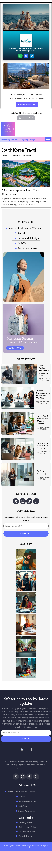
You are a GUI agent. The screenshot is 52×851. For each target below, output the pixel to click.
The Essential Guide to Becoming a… (43, 471)
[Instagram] (23, 501)
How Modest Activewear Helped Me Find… (44, 370)
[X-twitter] (16, 501)
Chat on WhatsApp (26, 104)
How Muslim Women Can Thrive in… (42, 445)
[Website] (32, 56)
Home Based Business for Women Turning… (42, 420)
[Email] (26, 56)
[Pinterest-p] (36, 501)
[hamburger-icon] (48, 139)
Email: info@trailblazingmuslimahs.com (26, 113)
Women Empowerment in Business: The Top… (43, 394)
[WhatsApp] (20, 56)
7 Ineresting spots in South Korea (21, 190)
